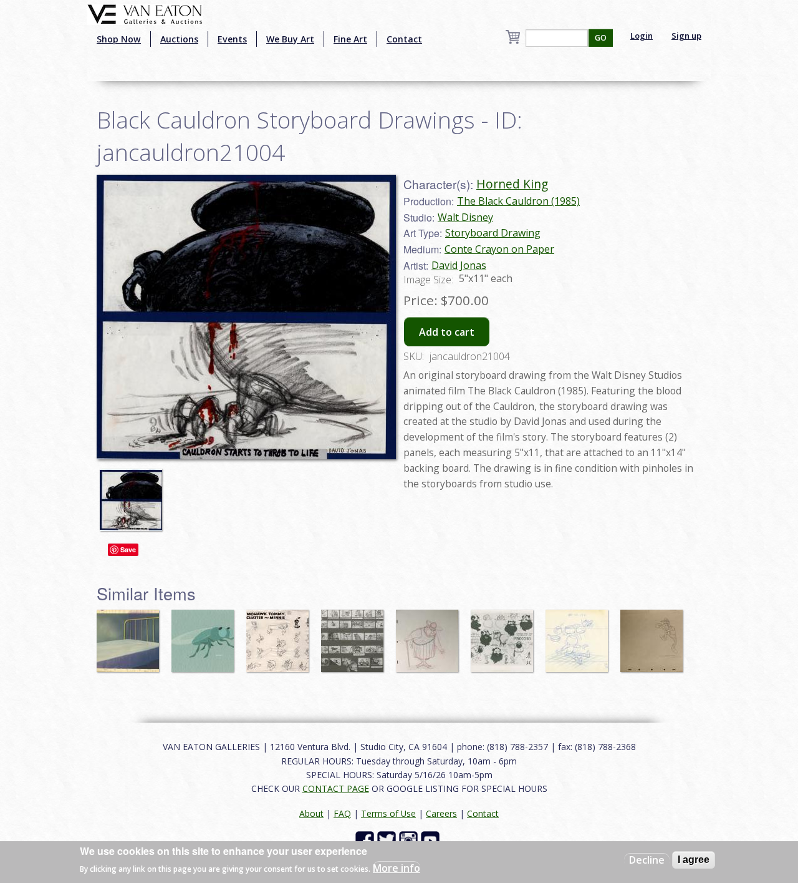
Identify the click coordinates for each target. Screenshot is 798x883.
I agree (693, 859)
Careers (441, 813)
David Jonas (458, 265)
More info (396, 868)
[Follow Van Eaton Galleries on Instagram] (410, 840)
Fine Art (350, 39)
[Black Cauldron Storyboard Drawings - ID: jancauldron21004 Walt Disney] (246, 316)
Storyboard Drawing (493, 233)
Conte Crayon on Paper (499, 249)
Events (232, 39)
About (311, 813)
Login (641, 35)
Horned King (512, 183)
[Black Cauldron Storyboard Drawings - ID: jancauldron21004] (134, 493)
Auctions (179, 39)
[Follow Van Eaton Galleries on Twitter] (388, 840)
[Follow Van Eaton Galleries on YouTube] (432, 840)
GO (601, 37)
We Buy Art (290, 39)
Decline (647, 860)
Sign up (686, 35)
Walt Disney (465, 217)
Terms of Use (388, 813)
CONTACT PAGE (335, 788)
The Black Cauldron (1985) (518, 201)
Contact (404, 39)
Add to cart (446, 332)
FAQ (342, 813)
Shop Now (119, 39)
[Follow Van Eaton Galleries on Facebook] (366, 840)
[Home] (145, 13)
